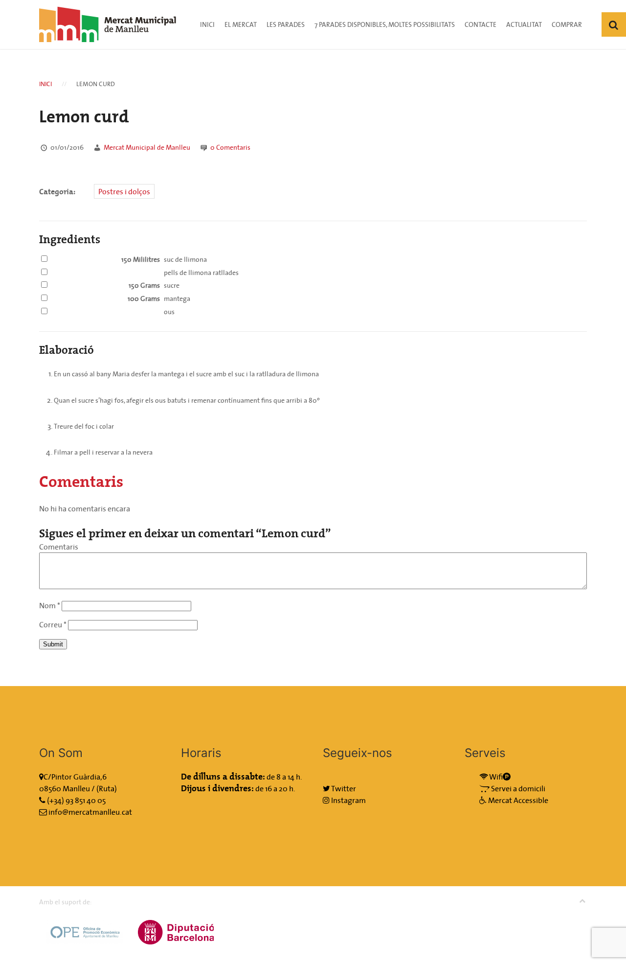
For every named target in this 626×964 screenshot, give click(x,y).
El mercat (240, 24)
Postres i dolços (124, 191)
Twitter (343, 788)
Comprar (567, 24)
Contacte (480, 24)
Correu (53, 624)
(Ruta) (106, 788)
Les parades (286, 24)
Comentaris (230, 147)
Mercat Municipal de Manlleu (147, 147)
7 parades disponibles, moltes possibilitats (384, 24)
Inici (207, 24)
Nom (49, 605)
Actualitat (524, 24)
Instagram (348, 800)
